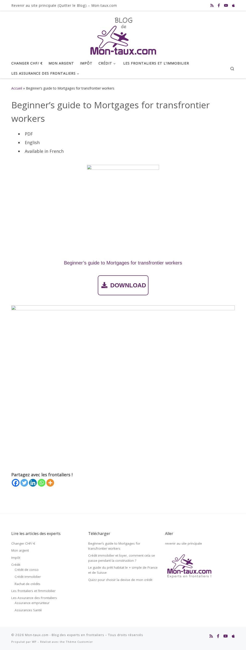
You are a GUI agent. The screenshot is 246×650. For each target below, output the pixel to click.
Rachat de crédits (27, 584)
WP (34, 642)
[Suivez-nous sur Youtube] (226, 5)
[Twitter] (24, 483)
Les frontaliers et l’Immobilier (33, 591)
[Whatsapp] (41, 483)
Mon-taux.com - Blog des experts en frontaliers (64, 635)
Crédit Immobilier (28, 576)
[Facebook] (15, 483)
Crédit (15, 564)
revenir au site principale (183, 543)
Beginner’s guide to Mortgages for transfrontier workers (114, 546)
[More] (50, 483)
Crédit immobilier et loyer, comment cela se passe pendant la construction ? (121, 558)
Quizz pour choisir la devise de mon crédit (120, 580)
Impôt (15, 557)
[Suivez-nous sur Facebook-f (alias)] (219, 5)
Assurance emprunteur (32, 603)
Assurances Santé (28, 610)
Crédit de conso (27, 569)
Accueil (16, 88)
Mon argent (20, 550)
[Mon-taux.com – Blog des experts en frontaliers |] (123, 33)
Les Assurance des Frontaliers (34, 598)
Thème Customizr (79, 642)
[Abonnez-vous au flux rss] (212, 5)
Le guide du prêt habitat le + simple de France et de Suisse (123, 570)
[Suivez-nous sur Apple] (233, 5)
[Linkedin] (33, 483)
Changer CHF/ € (23, 543)
